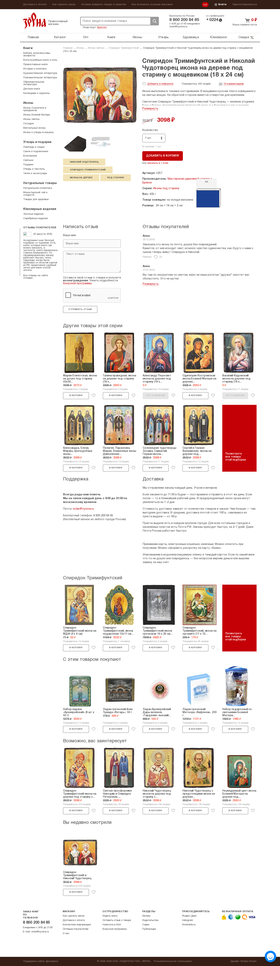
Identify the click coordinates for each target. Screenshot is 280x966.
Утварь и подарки (37, 142)
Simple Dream (248, 961)
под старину (115, 178)
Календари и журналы (36, 93)
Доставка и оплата (34, 4)
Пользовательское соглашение (173, 961)
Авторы (146, 916)
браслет (102, 27)
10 (233, 84)
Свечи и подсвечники (35, 151)
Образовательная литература (33, 83)
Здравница (190, 37)
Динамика (52, 961)
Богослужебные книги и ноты (40, 60)
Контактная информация (77, 925)
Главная (33, 37)
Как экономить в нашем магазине (152, 4)
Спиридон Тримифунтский (123, 48)
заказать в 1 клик (157, 163)
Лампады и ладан (34, 147)
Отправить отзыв (80, 309)
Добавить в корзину (162, 156)
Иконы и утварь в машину (38, 132)
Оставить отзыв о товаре (116, 920)
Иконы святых (96, 48)
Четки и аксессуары (35, 173)
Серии (145, 925)
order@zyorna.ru (178, 27)
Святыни (28, 160)
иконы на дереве (81, 178)
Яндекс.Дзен (189, 916)
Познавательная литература (40, 78)
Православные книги (35, 64)
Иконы (137, 37)
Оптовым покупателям (75, 929)
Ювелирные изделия (39, 209)
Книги (111, 37)
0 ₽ (205, 5)
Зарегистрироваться (244, 4)
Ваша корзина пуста (245, 25)
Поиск (154, 21)
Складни (28, 124)
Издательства (150, 920)
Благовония (30, 156)
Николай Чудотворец (84, 162)
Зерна (34, 20)
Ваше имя (69, 235)
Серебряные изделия (35, 218)
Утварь (163, 37)
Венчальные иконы (34, 128)
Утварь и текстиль (34, 169)
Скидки (243, 37)
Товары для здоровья (36, 199)
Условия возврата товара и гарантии (103, 4)
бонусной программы (77, 283)
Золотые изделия (33, 214)
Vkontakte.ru (189, 925)
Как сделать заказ (63, 4)
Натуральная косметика (37, 188)
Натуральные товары (40, 183)
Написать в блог (111, 925)
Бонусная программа (114, 929)
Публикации (149, 929)
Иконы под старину (166, 188)
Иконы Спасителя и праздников (34, 109)
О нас (66, 933)
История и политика (34, 69)
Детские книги (31, 89)
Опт (86, 37)
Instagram (187, 920)
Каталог (60, 37)
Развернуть (150, 108)
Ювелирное (218, 37)
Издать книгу (110, 916)
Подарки (28, 165)
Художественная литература (40, 73)
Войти (222, 4)
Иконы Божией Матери (36, 115)
